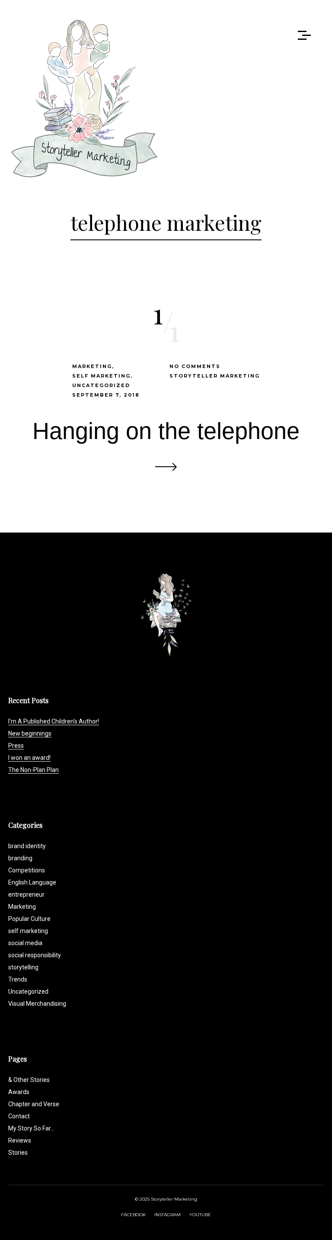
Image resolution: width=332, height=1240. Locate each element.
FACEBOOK (133, 1214)
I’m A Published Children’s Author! (53, 721)
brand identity (27, 846)
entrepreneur (26, 894)
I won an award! (29, 757)
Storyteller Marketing (214, 376)
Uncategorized (101, 385)
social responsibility (34, 955)
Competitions (26, 870)
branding (20, 858)
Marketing (92, 366)
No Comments (194, 366)
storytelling (23, 967)
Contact (19, 1116)
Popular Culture (29, 918)
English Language (32, 882)
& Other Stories (29, 1079)
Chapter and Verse (33, 1104)
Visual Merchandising (37, 1003)
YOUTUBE (200, 1214)
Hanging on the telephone (166, 431)
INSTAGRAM (167, 1214)
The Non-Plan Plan (33, 769)
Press (16, 745)
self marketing (101, 376)
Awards (18, 1091)
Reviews (19, 1140)
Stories (18, 1152)
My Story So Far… (31, 1128)
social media (25, 943)
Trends (17, 979)
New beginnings (29, 733)
